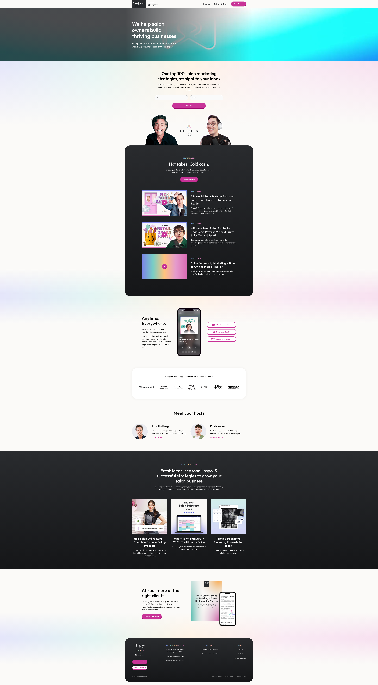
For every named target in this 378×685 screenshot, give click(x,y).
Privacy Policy (229, 676)
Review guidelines (240, 658)
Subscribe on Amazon (223, 339)
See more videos (189, 179)
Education (206, 4)
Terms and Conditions (215, 676)
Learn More (157, 438)
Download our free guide (210, 649)
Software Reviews (220, 4)
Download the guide (152, 616)
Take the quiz (238, 4)
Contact (240, 654)
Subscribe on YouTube (223, 325)
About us (240, 649)
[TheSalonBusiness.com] (139, 4)
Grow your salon (189, 465)
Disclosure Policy (241, 676)
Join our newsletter (139, 662)
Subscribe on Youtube (140, 667)
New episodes (189, 158)
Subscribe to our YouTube (210, 654)
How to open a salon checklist (175, 660)
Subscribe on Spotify (223, 332)
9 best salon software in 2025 (175, 656)
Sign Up (189, 106)
